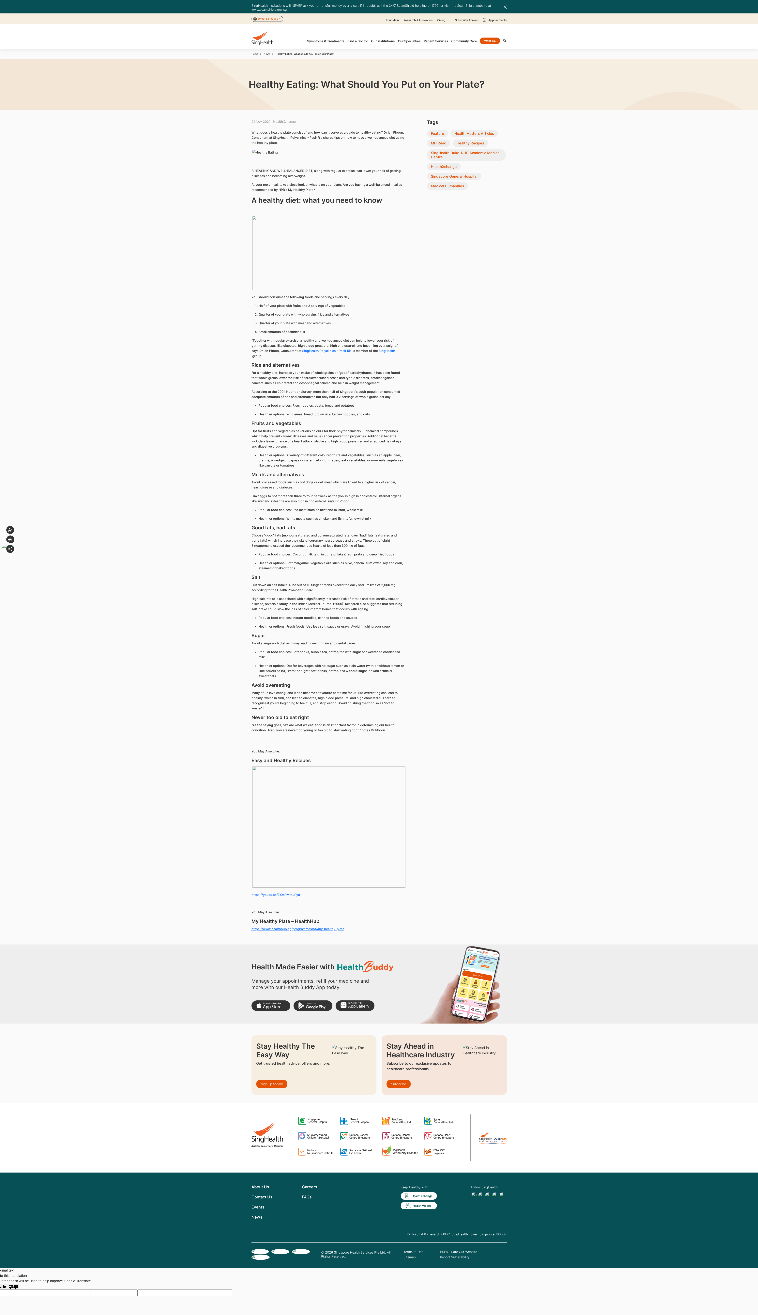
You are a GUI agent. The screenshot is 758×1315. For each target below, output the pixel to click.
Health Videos (422, 1205)
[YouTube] (502, 1195)
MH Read (438, 143)
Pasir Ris (345, 351)
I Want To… (490, 40)
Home (254, 53)
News (267, 53)
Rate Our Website (464, 1252)
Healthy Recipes (470, 143)
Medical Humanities (447, 186)
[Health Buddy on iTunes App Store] (270, 1005)
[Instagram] (495, 1195)
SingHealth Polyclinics (319, 351)
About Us (260, 1187)
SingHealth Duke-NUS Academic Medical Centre (465, 155)
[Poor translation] (13, 1287)
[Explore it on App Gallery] (355, 1005)
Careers (309, 1187)
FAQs (307, 1197)
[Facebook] (474, 1195)
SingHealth (387, 351)
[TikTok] (481, 1195)
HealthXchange (444, 167)
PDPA (444, 1252)
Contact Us (261, 1197)
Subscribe (398, 1084)
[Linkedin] (488, 1195)
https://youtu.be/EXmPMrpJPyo (275, 895)
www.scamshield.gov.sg (269, 9)
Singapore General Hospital (454, 176)
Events (257, 1207)
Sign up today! (272, 1084)
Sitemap (409, 1257)
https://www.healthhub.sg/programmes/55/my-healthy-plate (297, 929)
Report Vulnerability (455, 1257)
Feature (437, 133)
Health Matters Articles (474, 133)
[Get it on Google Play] (313, 1005)
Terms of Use (413, 1252)
